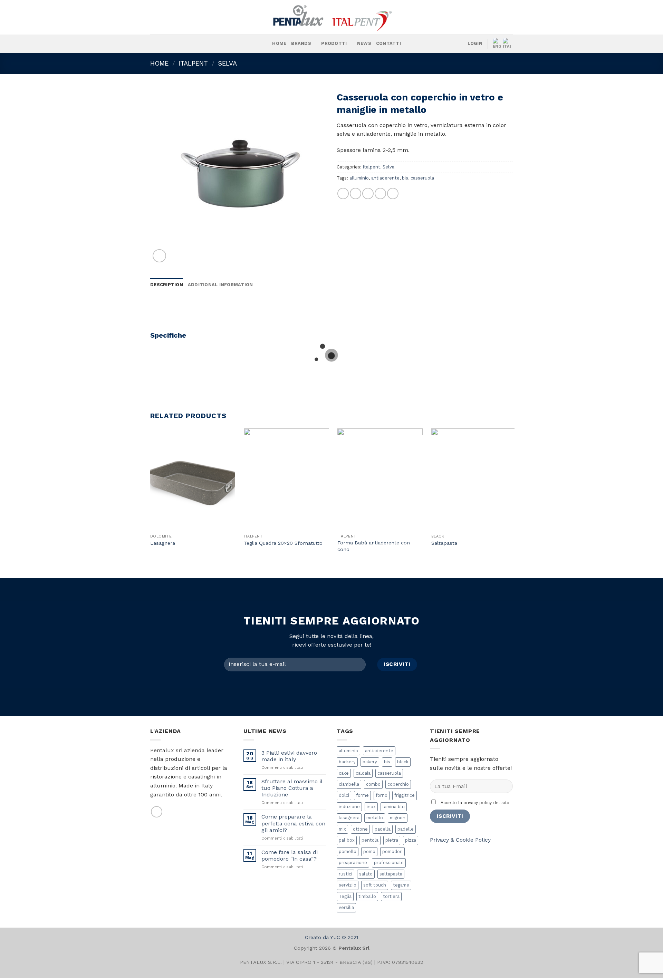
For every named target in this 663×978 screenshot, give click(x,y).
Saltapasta (444, 543)
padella (383, 829)
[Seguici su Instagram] (186, 44)
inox (371, 806)
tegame (401, 885)
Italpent (193, 63)
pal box (347, 840)
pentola (370, 840)
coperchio (398, 784)
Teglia (345, 896)
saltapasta (390, 874)
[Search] (264, 43)
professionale (389, 862)
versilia (346, 907)
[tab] (166, 285)
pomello (347, 851)
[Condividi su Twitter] (355, 193)
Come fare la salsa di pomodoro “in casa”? (289, 855)
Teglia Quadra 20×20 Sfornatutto (283, 543)
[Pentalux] (331, 17)
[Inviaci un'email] (156, 811)
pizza (410, 840)
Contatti (388, 43)
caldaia (363, 773)
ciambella (349, 784)
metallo (374, 817)
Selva (227, 63)
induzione (349, 806)
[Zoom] (159, 256)
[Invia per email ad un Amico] (368, 193)
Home (279, 43)
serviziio (347, 885)
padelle (405, 829)
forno (381, 795)
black (403, 761)
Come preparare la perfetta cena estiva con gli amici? (293, 823)
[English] (498, 44)
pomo (369, 851)
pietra (391, 840)
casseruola (422, 178)
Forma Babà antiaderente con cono (373, 546)
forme (362, 795)
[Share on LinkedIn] (392, 193)
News (364, 43)
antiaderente (385, 178)
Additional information (220, 284)
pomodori (392, 851)
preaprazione (353, 862)
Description (166, 284)
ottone (360, 829)
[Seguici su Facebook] (177, 44)
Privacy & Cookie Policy (460, 839)
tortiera (391, 896)
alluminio (359, 178)
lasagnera (349, 817)
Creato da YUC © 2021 (331, 937)
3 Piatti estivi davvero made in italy (289, 756)
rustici (345, 874)
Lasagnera (162, 543)
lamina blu (394, 806)
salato (366, 874)
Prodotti (334, 43)
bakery (370, 761)
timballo (367, 896)
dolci (344, 795)
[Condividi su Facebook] (343, 193)
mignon (397, 817)
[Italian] (508, 44)
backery (347, 761)
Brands (301, 43)
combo (373, 784)
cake (344, 773)
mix (342, 829)
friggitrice (404, 795)
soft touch (374, 885)
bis (405, 178)
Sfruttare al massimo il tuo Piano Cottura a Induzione (291, 788)
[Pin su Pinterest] (380, 193)
